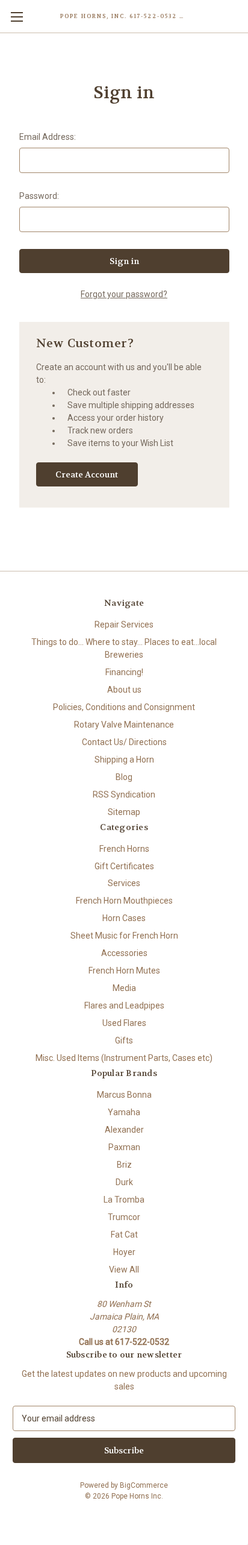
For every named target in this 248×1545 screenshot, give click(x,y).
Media (124, 988)
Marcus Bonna (124, 1095)
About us (124, 689)
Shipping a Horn (124, 759)
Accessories (124, 953)
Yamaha (124, 1112)
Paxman (124, 1147)
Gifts (124, 1040)
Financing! (124, 672)
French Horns (124, 849)
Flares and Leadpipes (124, 1005)
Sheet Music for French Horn (124, 935)
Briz (124, 1164)
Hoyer (124, 1252)
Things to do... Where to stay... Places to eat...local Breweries (124, 648)
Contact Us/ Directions (124, 742)
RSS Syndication (124, 794)
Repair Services (124, 624)
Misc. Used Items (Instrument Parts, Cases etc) (124, 1058)
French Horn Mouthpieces (124, 900)
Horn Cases (124, 918)
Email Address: (47, 137)
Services (124, 883)
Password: (39, 196)
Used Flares (124, 1023)
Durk (124, 1182)
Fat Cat (124, 1234)
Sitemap (124, 812)
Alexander (124, 1129)
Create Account (86, 474)
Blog (124, 777)
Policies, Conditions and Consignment (124, 707)
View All (124, 1269)
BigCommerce (144, 1485)
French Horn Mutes (124, 970)
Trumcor (124, 1217)
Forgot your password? (124, 294)
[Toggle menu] (16, 16)
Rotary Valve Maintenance (124, 724)
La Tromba (124, 1199)
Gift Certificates (124, 866)
